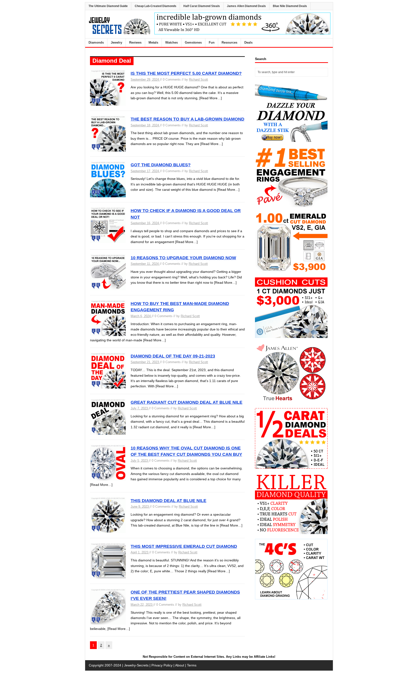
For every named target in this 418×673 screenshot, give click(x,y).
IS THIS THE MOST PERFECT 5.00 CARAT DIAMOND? (186, 73)
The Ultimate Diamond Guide (108, 6)
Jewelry (116, 42)
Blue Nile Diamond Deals (290, 6)
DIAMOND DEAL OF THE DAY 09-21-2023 (173, 356)
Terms (191, 665)
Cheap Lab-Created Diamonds (155, 6)
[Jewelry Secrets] (120, 33)
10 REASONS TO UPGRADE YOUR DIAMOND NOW (183, 257)
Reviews (135, 42)
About (179, 665)
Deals (248, 42)
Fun (212, 42)
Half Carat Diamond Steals (201, 6)
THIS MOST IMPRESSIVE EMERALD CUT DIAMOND (184, 546)
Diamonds (96, 42)
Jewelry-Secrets (136, 665)
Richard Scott (198, 79)
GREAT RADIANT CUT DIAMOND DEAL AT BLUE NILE (186, 402)
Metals (153, 42)
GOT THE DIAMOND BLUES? (161, 164)
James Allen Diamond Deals (246, 6)
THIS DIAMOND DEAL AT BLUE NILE (168, 500)
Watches (171, 42)
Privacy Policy (161, 665)
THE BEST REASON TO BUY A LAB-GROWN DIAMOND (187, 119)
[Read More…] (210, 98)
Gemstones (193, 42)
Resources (229, 42)
